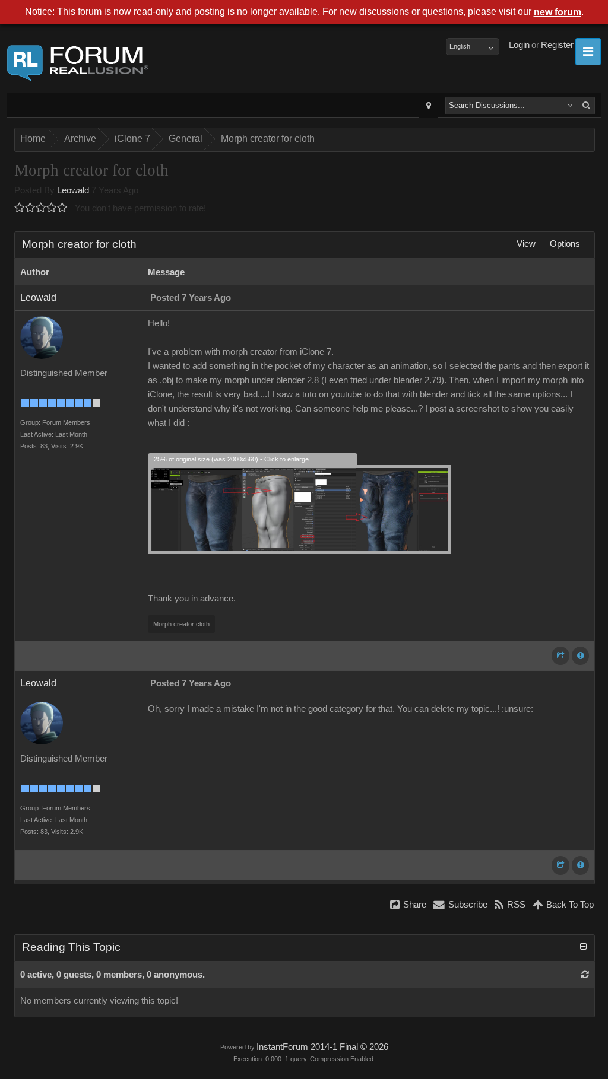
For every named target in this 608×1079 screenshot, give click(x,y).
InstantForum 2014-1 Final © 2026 (322, 1047)
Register (557, 45)
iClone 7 (132, 138)
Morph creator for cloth (268, 138)
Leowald (73, 190)
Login (519, 45)
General (185, 138)
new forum (557, 12)
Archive (80, 138)
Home (33, 138)
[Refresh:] (585, 974)
